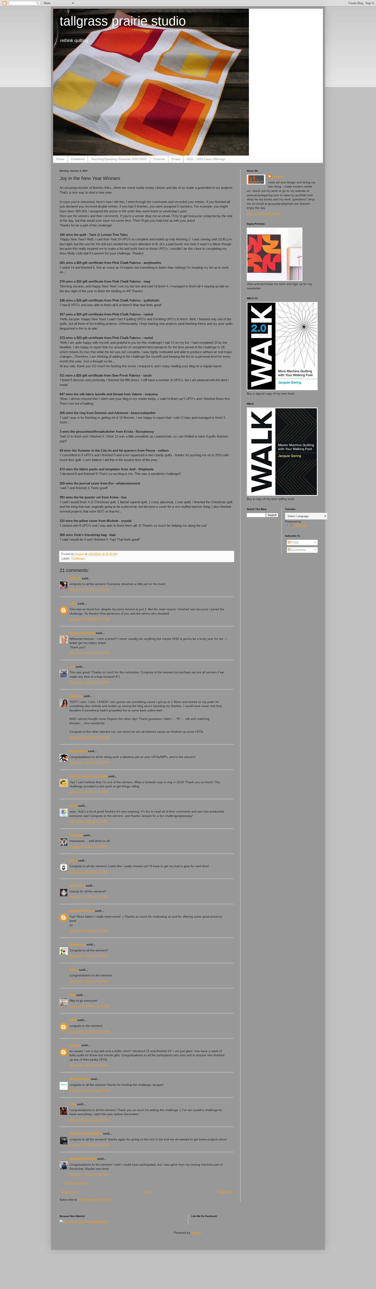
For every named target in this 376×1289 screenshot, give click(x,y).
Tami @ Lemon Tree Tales (88, 776)
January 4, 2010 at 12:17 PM (89, 619)
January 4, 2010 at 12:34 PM (89, 737)
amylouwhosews (81, 910)
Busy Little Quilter (82, 1158)
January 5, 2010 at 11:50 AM (89, 1090)
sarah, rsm (77, 885)
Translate (300, 525)
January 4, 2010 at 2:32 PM (88, 897)
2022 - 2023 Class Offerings (205, 159)
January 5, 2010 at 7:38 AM (88, 1065)
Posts (294, 542)
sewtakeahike (79, 1079)
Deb (72, 995)
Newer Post (69, 1192)
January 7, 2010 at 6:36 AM (88, 1174)
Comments (298, 549)
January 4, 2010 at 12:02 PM (89, 590)
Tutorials (159, 159)
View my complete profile (264, 213)
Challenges (78, 558)
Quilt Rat (75, 835)
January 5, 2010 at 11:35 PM (89, 1120)
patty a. (75, 1045)
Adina (73, 969)
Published (77, 159)
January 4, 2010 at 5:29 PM (88, 981)
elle (72, 666)
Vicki (73, 1020)
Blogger (196, 1232)
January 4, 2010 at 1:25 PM (88, 846)
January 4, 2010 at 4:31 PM (88, 956)
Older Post (225, 1192)
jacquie (277, 176)
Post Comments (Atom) (95, 1199)
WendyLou (77, 944)
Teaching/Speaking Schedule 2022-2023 (119, 159)
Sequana (75, 696)
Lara (72, 1104)
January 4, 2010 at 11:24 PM (89, 1031)
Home (60, 159)
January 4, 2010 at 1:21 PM (88, 821)
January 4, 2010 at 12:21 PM (89, 653)
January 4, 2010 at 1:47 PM (88, 872)
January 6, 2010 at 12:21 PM (89, 1145)
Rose (73, 860)
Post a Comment (76, 1183)
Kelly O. (75, 578)
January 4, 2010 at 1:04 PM (88, 792)
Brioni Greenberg (82, 633)
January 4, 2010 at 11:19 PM (89, 1006)
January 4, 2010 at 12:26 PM (89, 682)
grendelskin (78, 751)
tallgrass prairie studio (123, 21)
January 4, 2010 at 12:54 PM (89, 762)
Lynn (73, 603)
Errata (175, 159)
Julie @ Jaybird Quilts (85, 1133)
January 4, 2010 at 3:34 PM (88, 930)
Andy (73, 805)
